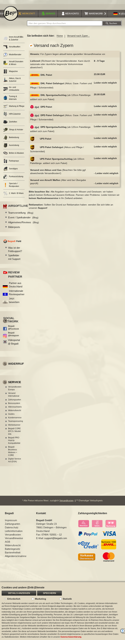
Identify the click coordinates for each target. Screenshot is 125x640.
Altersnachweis (14, 407)
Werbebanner (14, 425)
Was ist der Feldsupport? (14, 249)
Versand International (13, 394)
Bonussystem (14, 403)
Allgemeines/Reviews (23, 222)
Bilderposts (14, 227)
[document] (62, 611)
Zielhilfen (13, 122)
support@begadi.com (55, 538)
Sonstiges (13, 169)
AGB (7, 541)
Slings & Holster (16, 129)
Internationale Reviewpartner (16, 292)
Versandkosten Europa (14, 388)
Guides (11, 414)
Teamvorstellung (20, 212)
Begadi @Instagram (13, 334)
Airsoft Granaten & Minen (16, 62)
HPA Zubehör (15, 114)
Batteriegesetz (12, 549)
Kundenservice (14, 417)
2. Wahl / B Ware (16, 193)
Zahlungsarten (14, 400)
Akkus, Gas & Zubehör (15, 79)
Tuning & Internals (13, 97)
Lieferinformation (13, 531)
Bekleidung (14, 137)
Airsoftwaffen (14, 47)
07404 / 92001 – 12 (52, 534)
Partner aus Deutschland (15, 285)
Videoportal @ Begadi (14, 342)
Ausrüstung (14, 145)
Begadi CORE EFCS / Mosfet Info (14, 431)
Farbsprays (14, 161)
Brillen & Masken (16, 153)
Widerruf (16, 363)
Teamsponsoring (14, 421)
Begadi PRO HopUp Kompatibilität (14, 440)
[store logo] (10, 13)
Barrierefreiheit (12, 552)
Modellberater (15, 54)
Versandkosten (66, 500)
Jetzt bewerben (14, 300)
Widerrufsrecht (14, 410)
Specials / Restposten (14, 184)
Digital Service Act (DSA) (14, 460)
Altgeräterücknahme (15, 556)
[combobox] (64, 23)
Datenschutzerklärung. (71, 637)
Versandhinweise (14, 538)
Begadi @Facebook (13, 327)
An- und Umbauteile (14, 88)
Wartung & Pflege (16, 106)
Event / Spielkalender (23, 217)
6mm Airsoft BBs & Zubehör (16, 38)
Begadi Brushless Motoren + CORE (12, 451)
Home (60, 35)
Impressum (11, 520)
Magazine (13, 71)
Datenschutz (11, 527)
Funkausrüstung (16, 176)
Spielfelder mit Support (14, 257)
